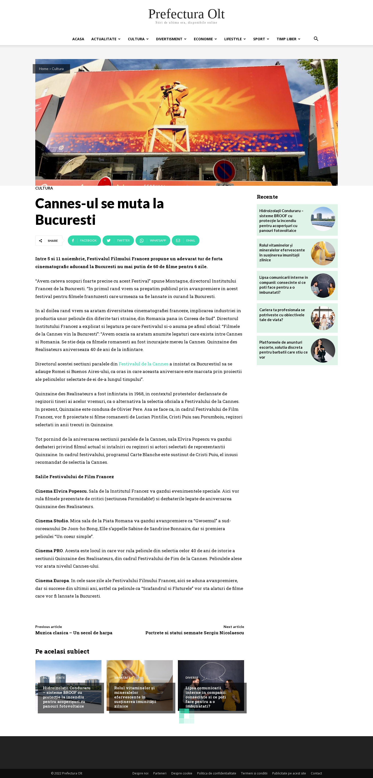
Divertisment (169, 38)
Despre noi (140, 773)
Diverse (191, 677)
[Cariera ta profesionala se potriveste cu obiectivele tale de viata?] (323, 318)
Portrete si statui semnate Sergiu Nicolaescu (194, 633)
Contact (316, 773)
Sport (259, 38)
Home (43, 68)
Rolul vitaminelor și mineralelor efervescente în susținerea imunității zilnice (135, 697)
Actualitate (103, 38)
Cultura (136, 38)
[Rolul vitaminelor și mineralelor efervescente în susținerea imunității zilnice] (323, 253)
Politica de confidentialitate (216, 773)
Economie (203, 38)
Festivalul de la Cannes (143, 364)
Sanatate (122, 677)
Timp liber (286, 38)
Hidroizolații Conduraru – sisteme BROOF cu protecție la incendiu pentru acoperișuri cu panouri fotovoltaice (67, 697)
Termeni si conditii (254, 773)
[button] (316, 39)
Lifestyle (233, 38)
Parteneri (159, 773)
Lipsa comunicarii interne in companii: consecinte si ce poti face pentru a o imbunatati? (206, 697)
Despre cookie (181, 773)
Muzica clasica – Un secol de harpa (73, 633)
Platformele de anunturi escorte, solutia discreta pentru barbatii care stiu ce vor (283, 349)
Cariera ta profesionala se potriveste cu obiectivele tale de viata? (282, 314)
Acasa (78, 38)
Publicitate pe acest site (289, 773)
